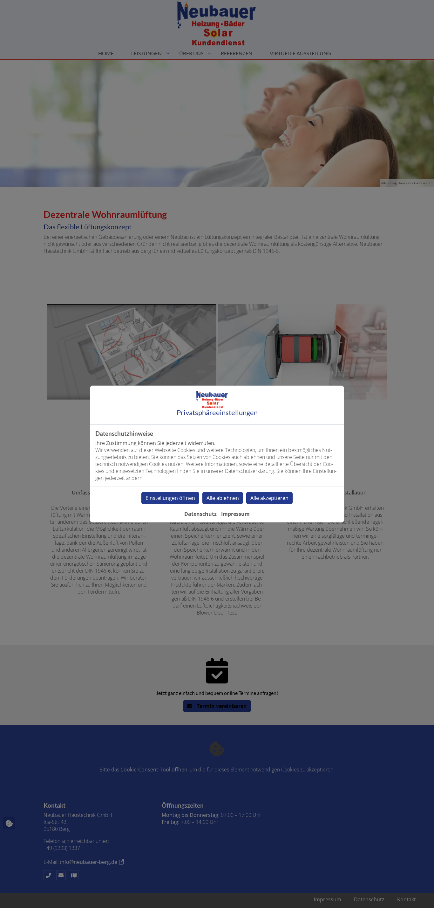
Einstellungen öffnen (170, 497)
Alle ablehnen (223, 497)
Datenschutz (200, 513)
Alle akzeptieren (269, 497)
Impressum (235, 513)
